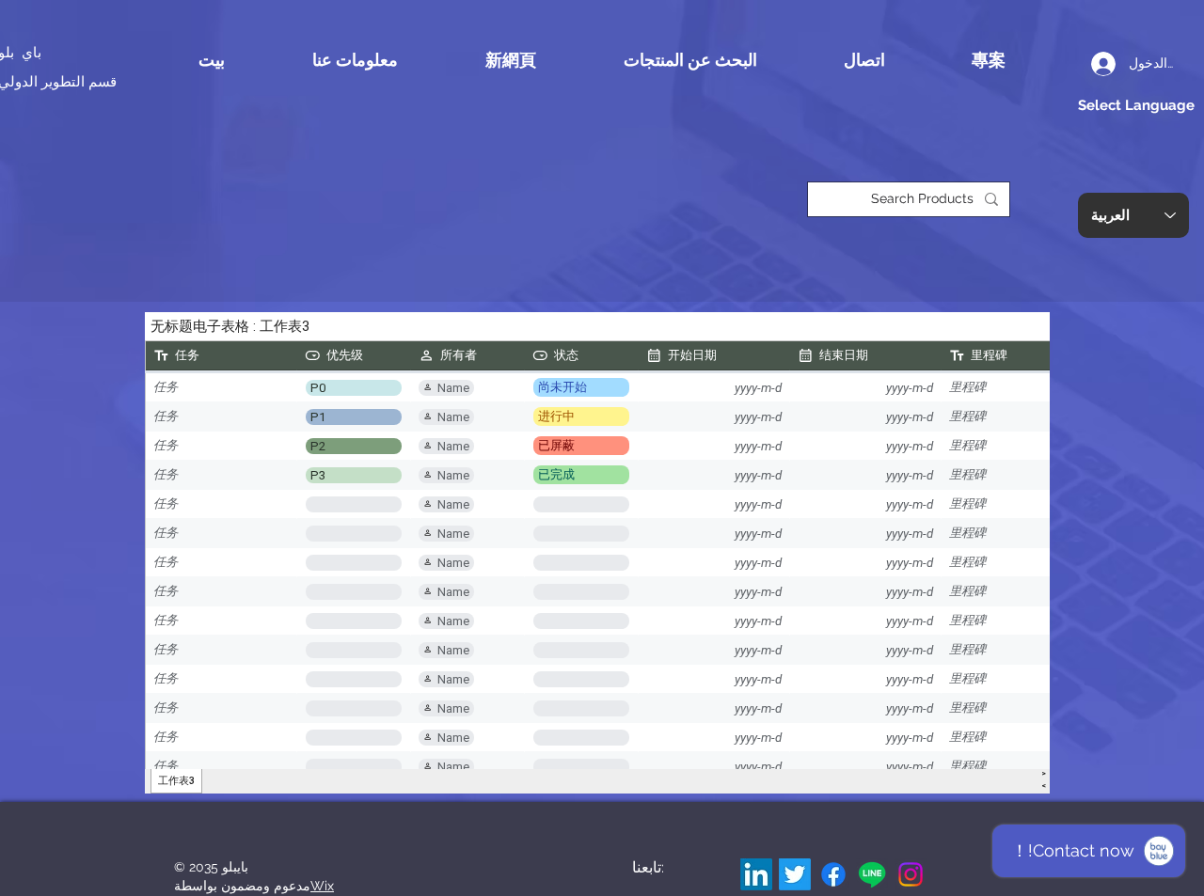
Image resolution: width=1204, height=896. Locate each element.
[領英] (756, 874)
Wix (322, 885)
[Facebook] (833, 874)
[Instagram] (911, 874)
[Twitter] (795, 874)
